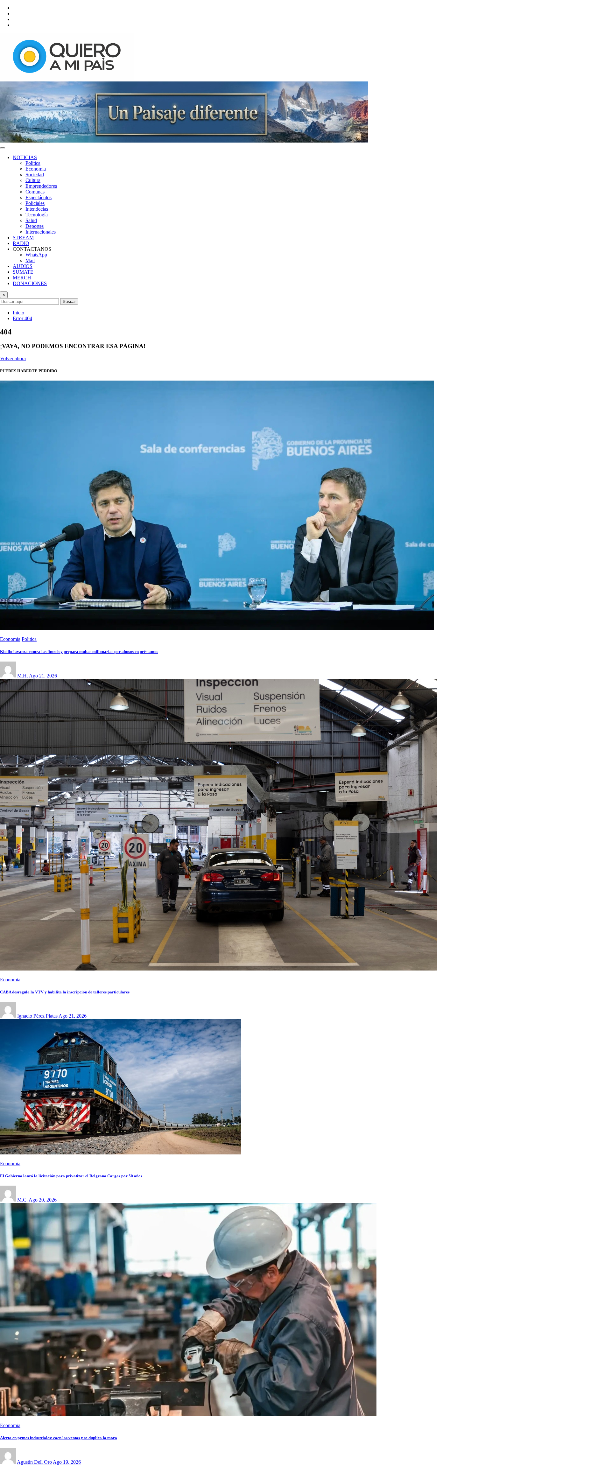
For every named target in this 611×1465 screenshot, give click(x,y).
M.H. (22, 675)
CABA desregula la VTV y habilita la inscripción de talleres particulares (65, 992)
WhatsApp (36, 254)
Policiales (35, 203)
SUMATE (23, 272)
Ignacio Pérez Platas (37, 1016)
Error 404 (22, 318)
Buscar (69, 301)
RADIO (21, 243)
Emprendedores (41, 186)
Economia (35, 169)
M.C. (22, 1199)
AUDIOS (22, 266)
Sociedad (34, 174)
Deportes (34, 226)
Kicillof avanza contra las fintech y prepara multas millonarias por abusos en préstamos (79, 651)
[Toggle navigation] (2, 148)
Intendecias (36, 209)
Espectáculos (38, 197)
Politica (32, 163)
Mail (30, 260)
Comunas (35, 191)
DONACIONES (30, 283)
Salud (31, 220)
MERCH (22, 277)
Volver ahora (13, 358)
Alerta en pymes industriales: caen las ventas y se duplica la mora (58, 1437)
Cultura (32, 180)
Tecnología (36, 214)
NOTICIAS (25, 157)
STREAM (23, 237)
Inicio (18, 312)
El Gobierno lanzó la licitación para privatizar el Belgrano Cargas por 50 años (71, 1176)
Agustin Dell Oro (34, 1462)
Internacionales (40, 232)
